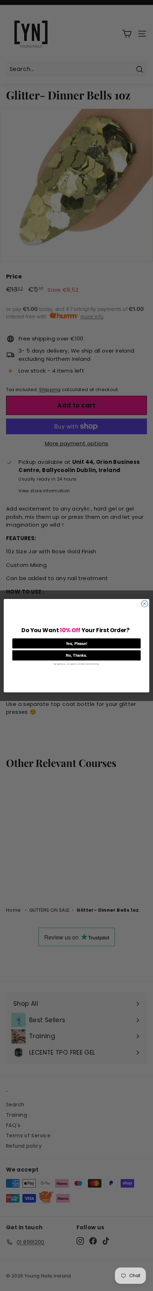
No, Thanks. (76, 655)
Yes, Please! (77, 643)
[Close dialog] (144, 603)
